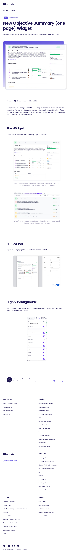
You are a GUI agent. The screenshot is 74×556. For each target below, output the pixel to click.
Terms (19, 550)
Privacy (24, 550)
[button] (69, 4)
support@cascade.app (56, 381)
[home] (8, 3)
